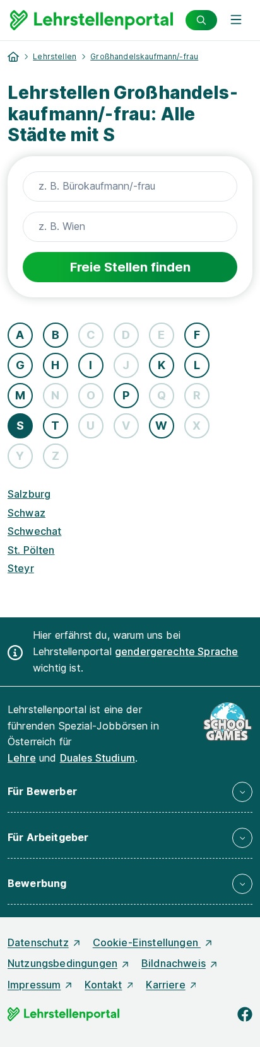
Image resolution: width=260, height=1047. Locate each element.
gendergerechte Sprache (177, 651)
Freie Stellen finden (130, 267)
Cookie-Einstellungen (147, 942)
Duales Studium (97, 758)
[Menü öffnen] (236, 20)
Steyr (21, 568)
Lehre (22, 758)
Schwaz (26, 512)
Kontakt (103, 984)
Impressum (34, 984)
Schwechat (34, 531)
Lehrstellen (54, 56)
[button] (130, 792)
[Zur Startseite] (91, 20)
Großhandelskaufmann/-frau (144, 56)
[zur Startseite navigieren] (13, 57)
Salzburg (29, 494)
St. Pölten (31, 550)
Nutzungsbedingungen (62, 963)
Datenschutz (38, 942)
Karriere (165, 984)
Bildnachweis (173, 963)
